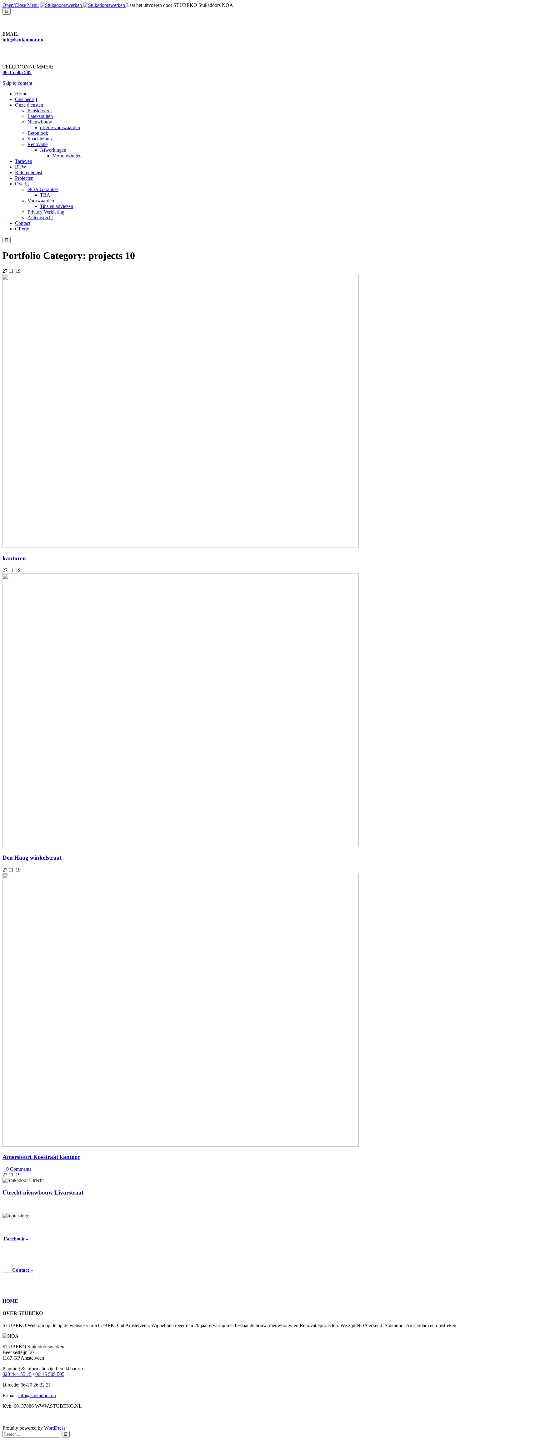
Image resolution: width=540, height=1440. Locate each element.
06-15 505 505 (49, 1374)
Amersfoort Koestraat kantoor (41, 1157)
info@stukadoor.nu (37, 1395)
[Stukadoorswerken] (83, 5)
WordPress (54, 1428)
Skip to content (17, 83)
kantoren (14, 558)
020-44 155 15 (17, 1374)
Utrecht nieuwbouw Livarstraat (42, 1192)
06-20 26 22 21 (36, 1384)
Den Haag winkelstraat (32, 857)
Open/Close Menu (20, 5)
